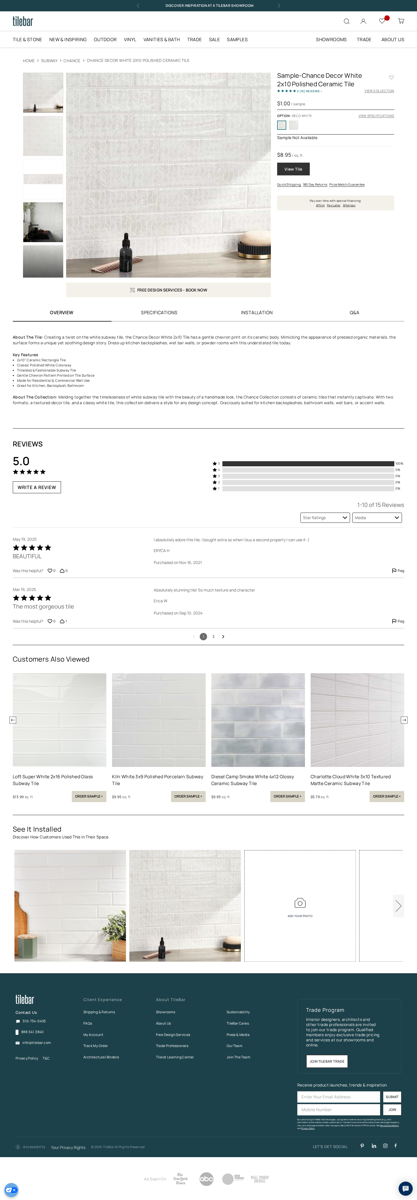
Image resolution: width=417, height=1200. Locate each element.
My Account (93, 1034)
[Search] (346, 21)
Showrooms (165, 1012)
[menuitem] (30, 39)
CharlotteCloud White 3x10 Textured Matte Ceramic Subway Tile (351, 779)
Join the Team (238, 1057)
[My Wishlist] (382, 21)
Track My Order (95, 1045)
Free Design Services (173, 1034)
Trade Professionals (172, 1045)
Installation (257, 312)
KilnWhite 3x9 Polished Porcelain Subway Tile (157, 779)
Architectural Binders (101, 1057)
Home (29, 60)
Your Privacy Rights (68, 1147)
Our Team (234, 1045)
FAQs (87, 1023)
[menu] (134, 39)
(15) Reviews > (309, 91)
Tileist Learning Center (175, 1057)
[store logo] (23, 21)
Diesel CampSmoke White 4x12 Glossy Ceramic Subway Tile (252, 779)
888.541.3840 (32, 1032)
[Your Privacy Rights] (11, 1190)
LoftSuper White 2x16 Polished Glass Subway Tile (53, 779)
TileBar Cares (238, 1023)
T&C (46, 1058)
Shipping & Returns (99, 1012)
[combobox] (325, 518)
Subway (49, 60)
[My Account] (364, 20)
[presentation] (12, 720)
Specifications (159, 312)
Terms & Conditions (389, 1125)
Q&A (354, 312)
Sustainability (238, 1012)
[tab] (159, 312)
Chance (72, 60)
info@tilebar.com (36, 1042)
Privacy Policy (27, 1058)
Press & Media (238, 1034)
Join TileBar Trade (327, 1061)
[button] (308, 463)
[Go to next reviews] (223, 636)
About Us (163, 1023)
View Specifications (376, 116)
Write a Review (37, 487)
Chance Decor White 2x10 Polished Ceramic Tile (138, 60)
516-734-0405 (34, 1021)
